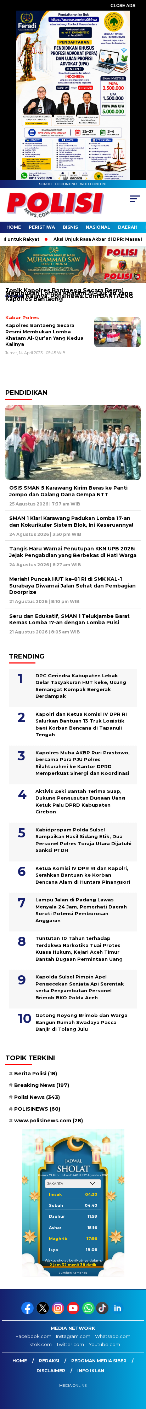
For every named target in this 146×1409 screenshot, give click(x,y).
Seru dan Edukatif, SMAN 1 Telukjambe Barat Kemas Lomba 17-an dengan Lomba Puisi (69, 619)
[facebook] (28, 1312)
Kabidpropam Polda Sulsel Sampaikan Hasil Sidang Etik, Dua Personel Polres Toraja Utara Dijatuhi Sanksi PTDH (83, 840)
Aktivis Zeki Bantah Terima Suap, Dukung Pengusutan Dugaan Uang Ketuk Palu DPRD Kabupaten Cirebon (80, 801)
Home (13, 227)
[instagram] (59, 1312)
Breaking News (41, 1085)
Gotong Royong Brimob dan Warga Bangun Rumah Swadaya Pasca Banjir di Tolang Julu (81, 1022)
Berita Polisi (35, 1073)
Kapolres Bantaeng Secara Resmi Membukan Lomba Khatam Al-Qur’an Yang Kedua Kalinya (44, 334)
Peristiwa (42, 227)
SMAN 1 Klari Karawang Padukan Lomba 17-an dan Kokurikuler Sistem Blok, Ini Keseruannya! (71, 521)
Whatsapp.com (112, 1336)
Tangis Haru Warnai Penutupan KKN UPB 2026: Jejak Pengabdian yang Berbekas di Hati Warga (72, 551)
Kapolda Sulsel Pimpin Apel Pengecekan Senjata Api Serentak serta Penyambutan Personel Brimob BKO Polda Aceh (79, 987)
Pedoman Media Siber (99, 1360)
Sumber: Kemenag (73, 1272)
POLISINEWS (37, 1109)
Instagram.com (73, 1336)
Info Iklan (90, 1370)
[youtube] (74, 1312)
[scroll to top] (135, 1368)
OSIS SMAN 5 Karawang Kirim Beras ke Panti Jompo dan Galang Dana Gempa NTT (68, 491)
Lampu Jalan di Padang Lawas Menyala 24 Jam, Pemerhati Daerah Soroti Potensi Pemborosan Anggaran (81, 910)
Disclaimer (50, 1370)
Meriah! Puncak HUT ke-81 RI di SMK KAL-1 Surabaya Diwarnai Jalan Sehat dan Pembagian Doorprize (72, 585)
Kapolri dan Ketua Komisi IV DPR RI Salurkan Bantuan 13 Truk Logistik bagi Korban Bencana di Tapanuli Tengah (81, 724)
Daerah (127, 227)
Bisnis (70, 227)
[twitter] (43, 1312)
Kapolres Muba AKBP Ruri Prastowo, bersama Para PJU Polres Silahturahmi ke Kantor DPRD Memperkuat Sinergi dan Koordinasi (82, 763)
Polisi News (37, 1097)
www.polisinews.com (48, 1120)
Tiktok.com (39, 1344)
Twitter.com (70, 1344)
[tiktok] (103, 1312)
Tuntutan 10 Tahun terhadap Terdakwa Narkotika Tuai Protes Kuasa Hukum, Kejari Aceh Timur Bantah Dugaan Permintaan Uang (79, 948)
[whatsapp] (88, 1312)
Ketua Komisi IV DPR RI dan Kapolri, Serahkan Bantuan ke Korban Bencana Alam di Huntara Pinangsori (83, 875)
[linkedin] (118, 1312)
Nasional (98, 227)
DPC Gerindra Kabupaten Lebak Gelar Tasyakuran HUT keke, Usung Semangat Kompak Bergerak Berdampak (80, 686)
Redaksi (49, 1360)
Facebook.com (33, 1336)
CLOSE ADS (123, 6)
